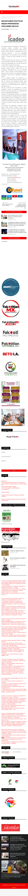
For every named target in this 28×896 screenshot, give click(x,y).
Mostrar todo (5, 500)
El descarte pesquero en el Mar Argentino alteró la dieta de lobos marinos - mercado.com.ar (13, 666)
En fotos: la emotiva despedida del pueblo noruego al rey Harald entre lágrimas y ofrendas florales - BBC (13, 581)
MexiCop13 (4, 481)
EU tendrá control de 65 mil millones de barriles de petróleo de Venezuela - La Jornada (13, 587)
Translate (6, 753)
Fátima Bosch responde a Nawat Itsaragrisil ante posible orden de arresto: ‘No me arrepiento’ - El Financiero (12, 651)
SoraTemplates (11, 885)
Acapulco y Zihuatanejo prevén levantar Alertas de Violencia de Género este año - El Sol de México (13, 714)
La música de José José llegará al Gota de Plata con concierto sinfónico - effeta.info (13, 742)
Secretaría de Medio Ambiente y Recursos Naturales (13, 499)
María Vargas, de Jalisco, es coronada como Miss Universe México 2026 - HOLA (12, 708)
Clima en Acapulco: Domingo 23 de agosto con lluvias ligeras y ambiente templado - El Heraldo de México (13, 722)
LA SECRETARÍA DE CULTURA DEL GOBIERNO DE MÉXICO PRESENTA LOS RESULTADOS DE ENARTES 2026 (17, 231)
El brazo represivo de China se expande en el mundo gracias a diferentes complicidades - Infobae (13, 614)
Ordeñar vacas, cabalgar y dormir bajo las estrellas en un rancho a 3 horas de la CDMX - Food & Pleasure (13, 635)
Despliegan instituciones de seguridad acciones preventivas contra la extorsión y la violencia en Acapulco (18, 847)
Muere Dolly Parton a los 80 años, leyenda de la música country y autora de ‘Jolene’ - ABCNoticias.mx (13, 730)
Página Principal (4, 16)
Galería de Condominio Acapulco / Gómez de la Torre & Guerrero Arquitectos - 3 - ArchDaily (13, 716)
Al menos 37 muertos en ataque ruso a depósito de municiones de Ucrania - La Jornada (13, 696)
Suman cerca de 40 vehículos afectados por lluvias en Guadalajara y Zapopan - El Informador (13, 647)
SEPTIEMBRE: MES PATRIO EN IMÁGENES (17, 566)
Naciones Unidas (5, 492)
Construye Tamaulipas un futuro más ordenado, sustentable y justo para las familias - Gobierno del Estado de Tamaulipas (13, 661)
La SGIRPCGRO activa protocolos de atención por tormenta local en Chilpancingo (18, 838)
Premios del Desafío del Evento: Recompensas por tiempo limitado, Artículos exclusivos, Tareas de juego (14, 483)
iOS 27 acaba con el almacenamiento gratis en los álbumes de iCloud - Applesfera (13, 706)
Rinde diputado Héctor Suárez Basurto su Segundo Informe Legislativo (15, 217)
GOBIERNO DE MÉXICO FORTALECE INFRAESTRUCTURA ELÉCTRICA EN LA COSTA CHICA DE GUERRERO (17, 224)
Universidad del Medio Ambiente (8, 486)
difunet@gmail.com (15, 177)
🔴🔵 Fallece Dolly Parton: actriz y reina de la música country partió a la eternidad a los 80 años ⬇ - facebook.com (13, 739)
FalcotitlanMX (5, 29)
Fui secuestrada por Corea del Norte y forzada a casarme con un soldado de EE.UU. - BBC (12, 599)
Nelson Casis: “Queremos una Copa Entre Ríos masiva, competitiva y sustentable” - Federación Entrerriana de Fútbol (12, 673)
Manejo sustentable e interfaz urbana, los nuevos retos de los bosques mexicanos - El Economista (12, 669)
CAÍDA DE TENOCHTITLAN (16, 550)
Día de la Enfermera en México (18, 558)
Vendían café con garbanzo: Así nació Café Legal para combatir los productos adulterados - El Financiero (13, 699)
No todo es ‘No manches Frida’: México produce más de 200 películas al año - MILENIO (13, 684)
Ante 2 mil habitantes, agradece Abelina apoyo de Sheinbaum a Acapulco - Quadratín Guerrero (12, 725)
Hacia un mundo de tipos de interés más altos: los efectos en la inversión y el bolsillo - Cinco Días (13, 611)
